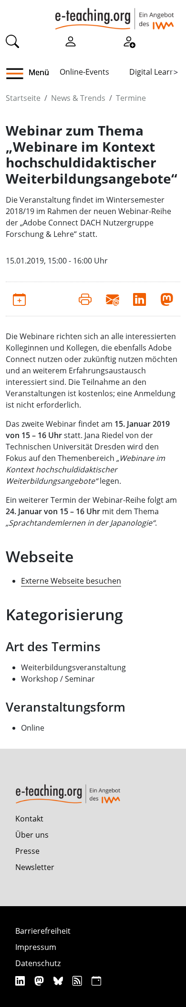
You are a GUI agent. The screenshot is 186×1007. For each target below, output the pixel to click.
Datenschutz (38, 963)
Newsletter (34, 867)
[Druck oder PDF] (85, 299)
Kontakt (29, 818)
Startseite (23, 98)
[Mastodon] (40, 980)
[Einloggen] (70, 41)
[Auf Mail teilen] (112, 299)
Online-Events (84, 72)
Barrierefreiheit (43, 931)
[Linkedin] (21, 980)
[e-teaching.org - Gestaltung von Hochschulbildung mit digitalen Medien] (114, 14)
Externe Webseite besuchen (71, 581)
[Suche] (12, 41)
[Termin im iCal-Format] (19, 299)
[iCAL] (96, 980)
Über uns (32, 835)
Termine (131, 98)
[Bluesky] (59, 980)
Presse (27, 851)
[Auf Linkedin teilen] (139, 299)
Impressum (35, 947)
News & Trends (78, 98)
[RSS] (78, 980)
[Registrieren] (128, 41)
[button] (18, 74)
